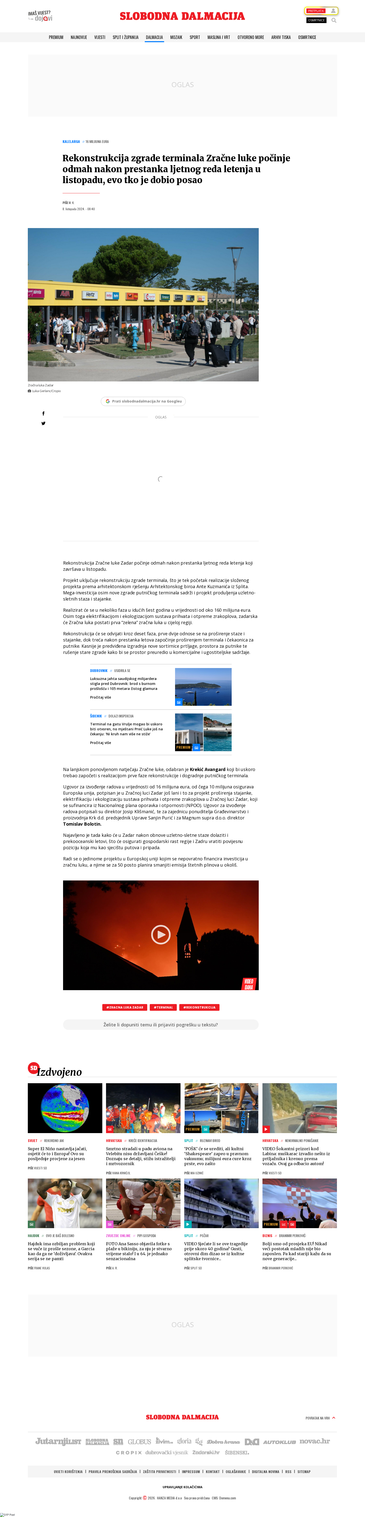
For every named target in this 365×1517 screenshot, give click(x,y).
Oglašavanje (236, 1471)
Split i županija (126, 37)
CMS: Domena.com (224, 1497)
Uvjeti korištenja (68, 1471)
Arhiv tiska (281, 37)
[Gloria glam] (199, 1441)
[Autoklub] (279, 1441)
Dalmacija (154, 37)
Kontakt (213, 1471)
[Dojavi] (40, 16)
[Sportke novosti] (118, 1441)
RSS (288, 1471)
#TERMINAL (163, 1007)
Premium (56, 37)
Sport (195, 37)
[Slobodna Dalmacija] (182, 16)
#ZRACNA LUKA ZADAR (124, 1007)
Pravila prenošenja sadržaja (113, 1471)
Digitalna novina (265, 1471)
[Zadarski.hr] (206, 1452)
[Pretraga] (334, 20)
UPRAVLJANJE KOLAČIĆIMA (182, 1487)
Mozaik (176, 37)
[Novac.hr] (315, 1441)
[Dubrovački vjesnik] (167, 1452)
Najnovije (79, 37)
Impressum (191, 1471)
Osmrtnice (307, 37)
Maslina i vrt (219, 37)
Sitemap (304, 1471)
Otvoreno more (251, 37)
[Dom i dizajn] (252, 1441)
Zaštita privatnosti (159, 1471)
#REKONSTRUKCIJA (199, 1007)
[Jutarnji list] (58, 1441)
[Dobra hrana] (224, 1441)
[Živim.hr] (164, 1441)
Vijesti (99, 37)
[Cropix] (128, 1452)
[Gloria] (184, 1441)
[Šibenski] (237, 1452)
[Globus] (139, 1441)
